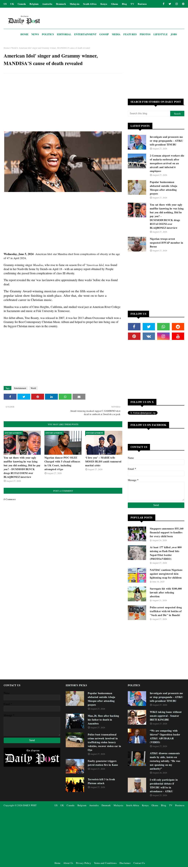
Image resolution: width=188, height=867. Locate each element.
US (5, 4)
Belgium (34, 4)
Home (6, 47)
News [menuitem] (35, 34)
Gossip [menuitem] (104, 34)
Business (142, 4)
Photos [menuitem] (145, 34)
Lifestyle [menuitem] (160, 34)
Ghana (114, 4)
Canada (22, 4)
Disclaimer (125, 863)
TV (132, 4)
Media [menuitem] (116, 34)
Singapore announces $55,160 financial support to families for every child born (166, 532)
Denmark (61, 4)
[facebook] (164, 4)
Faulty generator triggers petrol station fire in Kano (103, 763)
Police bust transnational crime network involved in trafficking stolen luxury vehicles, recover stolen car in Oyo (104, 742)
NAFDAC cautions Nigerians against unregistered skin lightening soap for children (166, 573)
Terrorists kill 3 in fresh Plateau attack (101, 781)
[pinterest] (182, 4)
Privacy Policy (83, 863)
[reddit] (178, 327)
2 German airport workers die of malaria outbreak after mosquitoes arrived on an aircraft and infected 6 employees (167, 163)
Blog (124, 4)
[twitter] (169, 4)
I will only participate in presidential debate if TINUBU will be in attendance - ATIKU (164, 785)
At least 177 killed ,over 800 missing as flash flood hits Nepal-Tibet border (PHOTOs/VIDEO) (166, 553)
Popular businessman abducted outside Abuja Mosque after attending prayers (163, 187)
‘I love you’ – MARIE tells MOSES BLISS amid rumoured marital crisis (103, 461)
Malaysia (75, 4)
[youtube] (178, 336)
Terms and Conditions (105, 863)
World (14, 47)
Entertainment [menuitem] (85, 34)
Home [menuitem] (24, 34)
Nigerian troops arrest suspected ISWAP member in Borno (166, 242)
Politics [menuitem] (48, 34)
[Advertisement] (63, 103)
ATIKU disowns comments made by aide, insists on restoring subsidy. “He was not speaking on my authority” (165, 761)
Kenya (103, 4)
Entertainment (20, 388)
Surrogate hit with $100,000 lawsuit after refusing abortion (166, 592)
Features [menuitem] (130, 34)
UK (12, 4)
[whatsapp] (163, 327)
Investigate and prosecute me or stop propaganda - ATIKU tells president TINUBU (166, 140)
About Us (68, 863)
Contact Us (139, 863)
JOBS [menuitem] (174, 34)
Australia (47, 4)
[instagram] (176, 4)
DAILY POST (30, 805)
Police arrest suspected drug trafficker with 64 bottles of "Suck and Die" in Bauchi (166, 611)
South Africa (90, 4)
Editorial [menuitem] (64, 34)
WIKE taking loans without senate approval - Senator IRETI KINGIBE (166, 715)
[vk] (148, 336)
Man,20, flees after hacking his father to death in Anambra (103, 719)
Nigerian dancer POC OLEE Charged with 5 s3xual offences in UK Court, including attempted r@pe (62, 463)
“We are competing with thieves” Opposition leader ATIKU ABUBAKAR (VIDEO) (165, 736)
